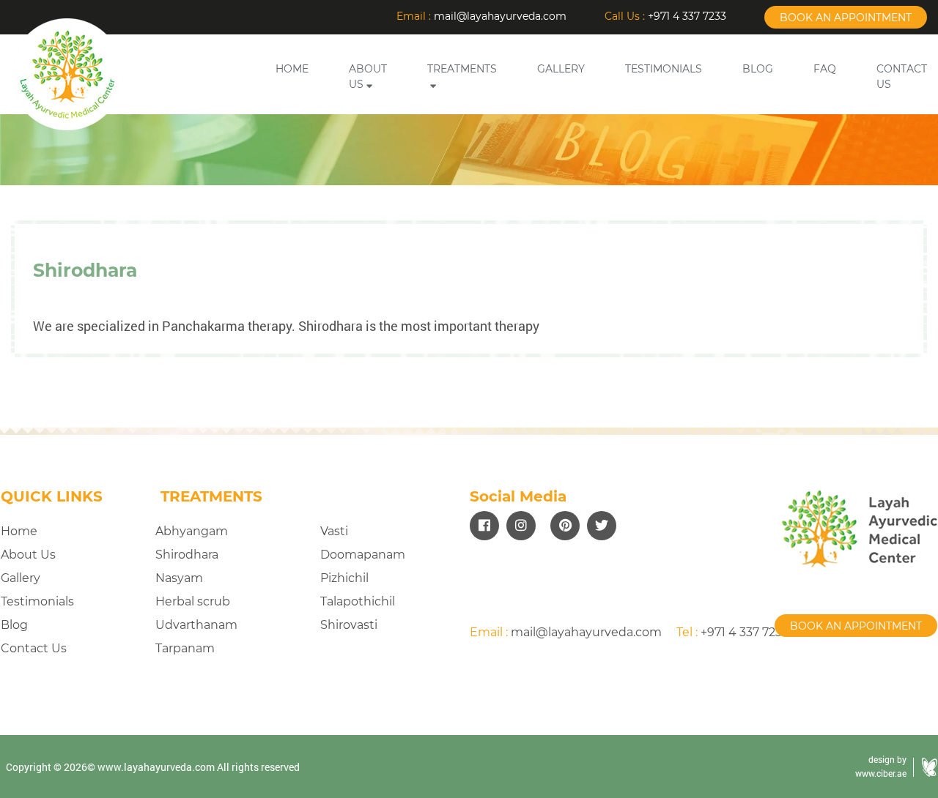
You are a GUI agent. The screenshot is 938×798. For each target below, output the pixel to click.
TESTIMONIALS (663, 68)
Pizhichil (344, 578)
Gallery (20, 578)
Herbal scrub (192, 601)
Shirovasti (348, 625)
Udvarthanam (196, 625)
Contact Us (34, 648)
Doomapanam (362, 555)
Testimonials (37, 601)
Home (19, 531)
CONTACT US (901, 76)
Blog (14, 625)
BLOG (757, 68)
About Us (28, 555)
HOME (292, 68)
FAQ (824, 68)
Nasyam (179, 578)
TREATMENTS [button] (462, 68)
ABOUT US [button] (368, 76)
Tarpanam (185, 648)
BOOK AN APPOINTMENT (846, 17)
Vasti (334, 531)
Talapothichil (357, 601)
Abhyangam (191, 531)
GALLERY (561, 68)
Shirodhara (186, 555)
